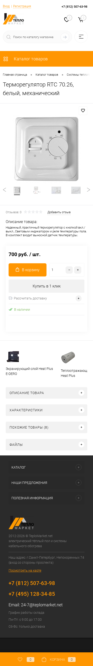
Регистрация (22, 6)
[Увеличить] (46, 149)
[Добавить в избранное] (83, 110)
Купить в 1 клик (47, 286)
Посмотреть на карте (25, 570)
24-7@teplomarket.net (42, 604)
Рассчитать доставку (30, 298)
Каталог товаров (30, 58)
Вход (6, 6)
